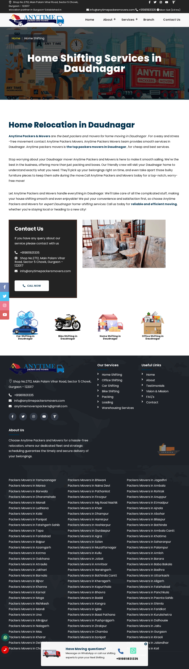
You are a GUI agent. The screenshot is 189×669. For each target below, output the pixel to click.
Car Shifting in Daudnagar (25, 337)
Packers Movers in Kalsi (25, 514)
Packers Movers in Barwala (28, 491)
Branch (148, 20)
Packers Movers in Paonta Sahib (150, 598)
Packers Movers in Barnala (28, 575)
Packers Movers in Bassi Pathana (91, 615)
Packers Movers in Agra (85, 536)
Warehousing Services (118, 408)
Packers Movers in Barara (145, 559)
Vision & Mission (157, 391)
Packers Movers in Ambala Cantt (151, 531)
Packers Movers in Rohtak (145, 491)
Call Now (34, 286)
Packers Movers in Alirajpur (28, 620)
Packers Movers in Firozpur (87, 497)
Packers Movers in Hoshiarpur (89, 525)
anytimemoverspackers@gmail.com (40, 406)
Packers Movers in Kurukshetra (149, 615)
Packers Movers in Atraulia (28, 564)
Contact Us (171, 20)
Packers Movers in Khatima (146, 536)
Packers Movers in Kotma (27, 553)
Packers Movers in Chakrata (29, 648)
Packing (107, 397)
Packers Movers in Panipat (28, 519)
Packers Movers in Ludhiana (29, 508)
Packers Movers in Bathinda (147, 525)
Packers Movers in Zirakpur (87, 626)
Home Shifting (112, 375)
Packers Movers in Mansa (27, 485)
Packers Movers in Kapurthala (89, 587)
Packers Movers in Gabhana (29, 559)
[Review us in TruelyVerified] (173, 2)
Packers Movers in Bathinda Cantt (92, 575)
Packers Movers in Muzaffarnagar (92, 547)
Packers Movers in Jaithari (28, 570)
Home (89, 20)
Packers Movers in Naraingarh (89, 570)
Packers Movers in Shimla (145, 603)
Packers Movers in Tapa (26, 531)
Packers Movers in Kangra (86, 603)
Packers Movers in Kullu (85, 553)
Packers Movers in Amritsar (88, 564)
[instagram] (161, 2)
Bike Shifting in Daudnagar (67, 337)
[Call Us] (5, 650)
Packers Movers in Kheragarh (89, 581)
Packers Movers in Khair (85, 508)
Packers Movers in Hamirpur (88, 519)
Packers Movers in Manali (27, 502)
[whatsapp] (131, 650)
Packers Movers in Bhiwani (87, 480)
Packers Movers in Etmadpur (148, 502)
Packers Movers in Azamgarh (30, 547)
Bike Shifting (110, 391)
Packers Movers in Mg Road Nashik (93, 502)
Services (127, 20)
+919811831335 (147, 10)
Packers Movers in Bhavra (86, 592)
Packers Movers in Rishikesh (29, 603)
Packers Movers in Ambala (146, 485)
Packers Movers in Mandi (26, 609)
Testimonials (155, 386)
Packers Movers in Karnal (27, 592)
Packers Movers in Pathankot (89, 491)
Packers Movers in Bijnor (26, 581)
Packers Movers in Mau (25, 631)
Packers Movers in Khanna (28, 587)
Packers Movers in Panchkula (148, 592)
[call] (120, 651)
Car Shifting (110, 386)
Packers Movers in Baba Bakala (149, 564)
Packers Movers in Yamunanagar (32, 480)
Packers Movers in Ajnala (145, 508)
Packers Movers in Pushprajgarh (91, 620)
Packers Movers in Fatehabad (148, 587)
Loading (107, 402)
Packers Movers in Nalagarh (29, 626)
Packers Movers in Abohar (146, 514)
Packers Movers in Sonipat (87, 637)
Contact (152, 402)
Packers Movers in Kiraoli (145, 637)
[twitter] (155, 2)
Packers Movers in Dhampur (88, 514)
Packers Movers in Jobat (86, 559)
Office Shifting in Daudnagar (153, 337)
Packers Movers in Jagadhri (147, 480)
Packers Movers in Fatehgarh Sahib (34, 525)
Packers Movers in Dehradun (29, 643)
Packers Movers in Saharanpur (149, 542)
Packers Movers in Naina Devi (89, 485)
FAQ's (150, 397)
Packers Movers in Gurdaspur (89, 531)
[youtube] (166, 2)
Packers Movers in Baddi (85, 598)
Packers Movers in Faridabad (30, 536)
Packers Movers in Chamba (88, 631)
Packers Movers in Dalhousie (147, 620)
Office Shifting (112, 380)
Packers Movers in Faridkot (146, 609)
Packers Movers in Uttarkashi (148, 575)
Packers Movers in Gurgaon (147, 631)
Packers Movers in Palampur (147, 547)
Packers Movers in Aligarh (145, 581)
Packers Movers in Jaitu (144, 626)
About (107, 20)
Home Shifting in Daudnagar (110, 337)
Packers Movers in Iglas (85, 609)
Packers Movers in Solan (85, 542)
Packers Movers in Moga (26, 598)
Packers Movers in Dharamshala (32, 497)
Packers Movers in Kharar (27, 637)
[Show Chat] (5, 637)
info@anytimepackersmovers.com (112, 10)
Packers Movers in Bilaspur (146, 519)
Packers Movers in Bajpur (27, 542)
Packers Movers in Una (25, 615)
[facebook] (149, 2)
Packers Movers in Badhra (145, 570)
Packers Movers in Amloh (145, 553)
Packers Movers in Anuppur (146, 497)
